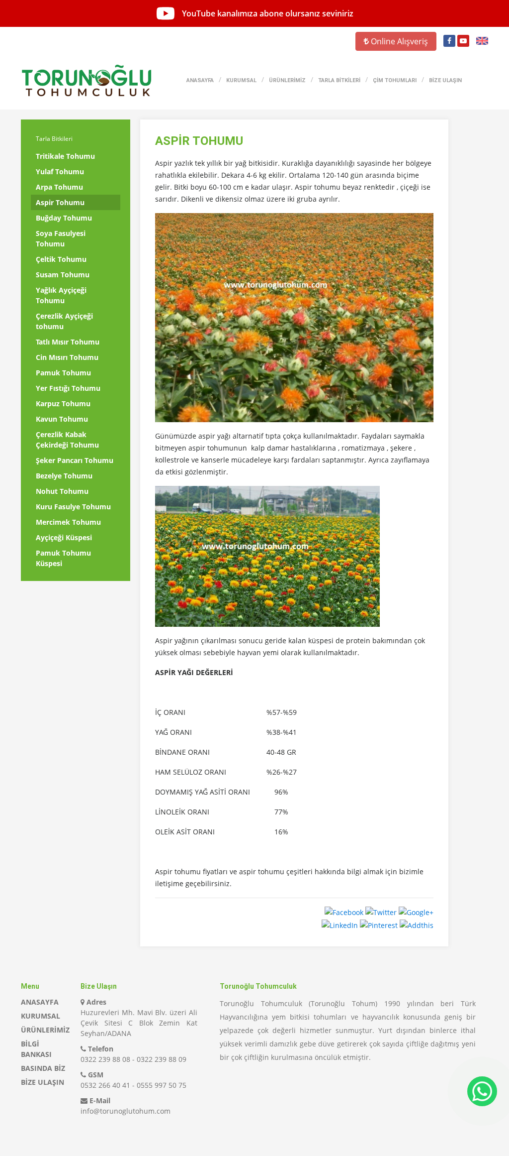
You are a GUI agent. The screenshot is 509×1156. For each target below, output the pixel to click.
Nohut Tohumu (62, 491)
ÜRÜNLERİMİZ (287, 80)
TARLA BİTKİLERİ (339, 80)
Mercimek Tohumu (68, 522)
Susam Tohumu (62, 274)
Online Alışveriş (398, 41)
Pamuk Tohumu (63, 372)
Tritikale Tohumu (65, 156)
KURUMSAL (241, 80)
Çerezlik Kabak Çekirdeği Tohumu (67, 440)
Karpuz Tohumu (63, 403)
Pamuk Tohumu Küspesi (63, 558)
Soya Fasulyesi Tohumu (60, 238)
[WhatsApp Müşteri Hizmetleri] (482, 1091)
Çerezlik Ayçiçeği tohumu (64, 321)
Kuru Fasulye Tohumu (73, 506)
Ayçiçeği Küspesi (64, 537)
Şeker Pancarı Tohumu (74, 460)
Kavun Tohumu (62, 419)
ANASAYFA (200, 80)
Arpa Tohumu (59, 187)
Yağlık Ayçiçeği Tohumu (61, 295)
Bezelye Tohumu (64, 475)
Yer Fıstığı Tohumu (68, 388)
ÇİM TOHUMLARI (395, 80)
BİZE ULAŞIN (445, 80)
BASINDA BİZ (43, 1068)
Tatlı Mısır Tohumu (67, 342)
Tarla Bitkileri (54, 138)
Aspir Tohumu (60, 202)
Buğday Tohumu (64, 218)
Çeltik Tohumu (61, 259)
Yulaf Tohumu (60, 171)
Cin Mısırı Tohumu (67, 357)
